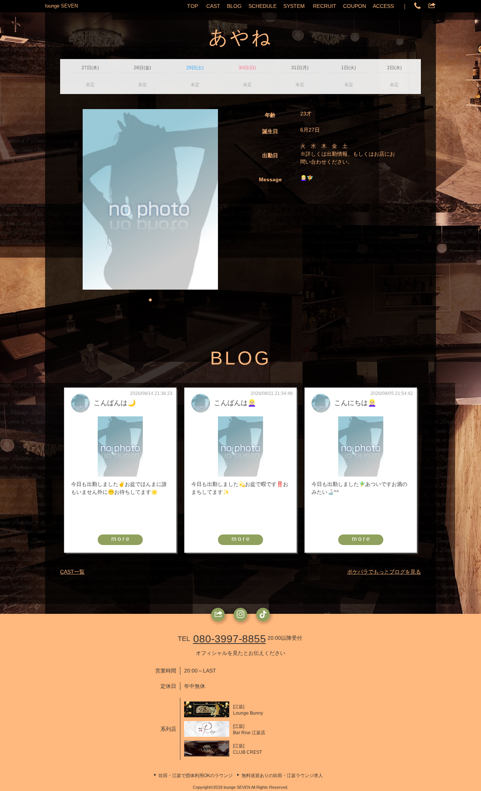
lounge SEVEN (61, 6)
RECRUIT (324, 6)
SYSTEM (294, 6)
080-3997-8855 (229, 639)
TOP (192, 6)
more (121, 539)
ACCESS (383, 6)
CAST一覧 (72, 572)
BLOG (234, 6)
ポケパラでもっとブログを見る (384, 572)
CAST (213, 6)
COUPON (354, 6)
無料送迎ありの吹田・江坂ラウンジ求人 (282, 775)
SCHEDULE (262, 6)
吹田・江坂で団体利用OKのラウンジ (196, 775)
